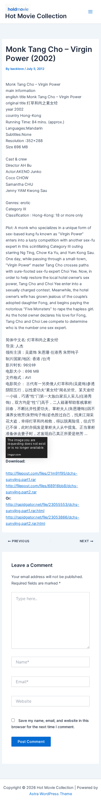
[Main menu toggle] (90, 11)
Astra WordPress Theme (50, 793)
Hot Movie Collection (36, 16)
